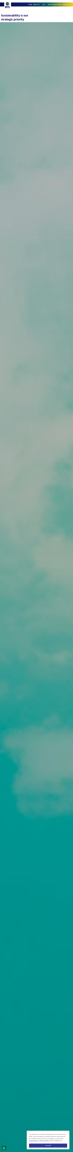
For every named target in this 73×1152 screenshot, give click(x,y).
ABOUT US (36, 4)
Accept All (48, 1145)
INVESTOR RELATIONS (54, 4)
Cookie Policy (33, 1140)
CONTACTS (65, 4)
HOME (30, 4)
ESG (43, 4)
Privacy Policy (44, 1140)
